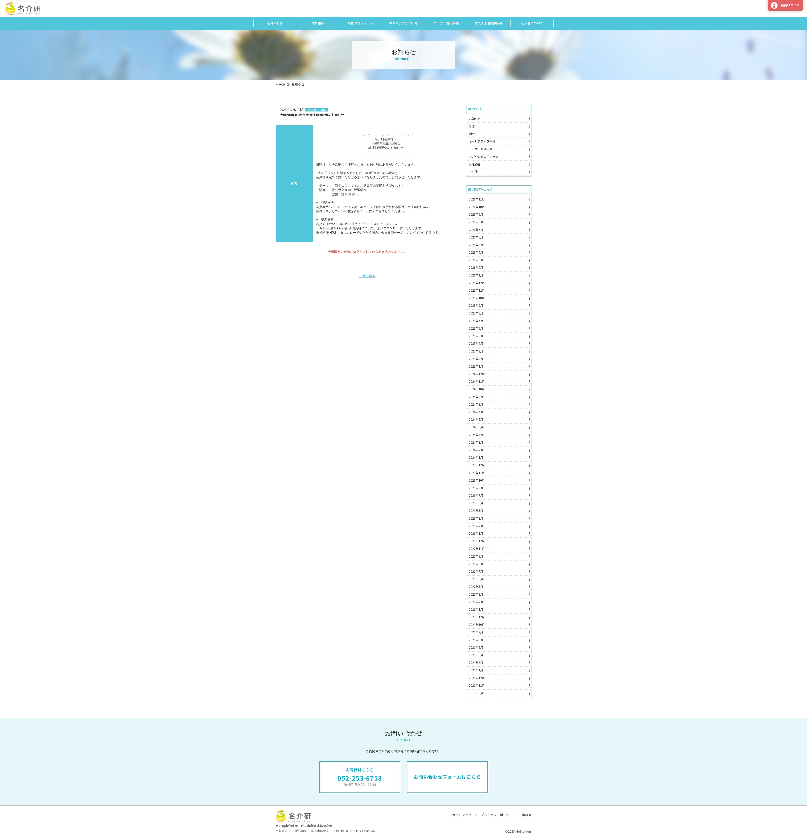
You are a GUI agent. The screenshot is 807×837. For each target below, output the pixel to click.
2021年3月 (476, 662)
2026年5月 (476, 245)
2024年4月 (476, 435)
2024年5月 (476, 427)
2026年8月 (476, 222)
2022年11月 (477, 548)
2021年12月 (477, 617)
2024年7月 (476, 412)
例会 (472, 134)
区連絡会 (475, 164)
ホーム (281, 84)
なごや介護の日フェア (483, 157)
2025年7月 (476, 321)
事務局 (526, 815)
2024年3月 (476, 442)
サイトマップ (461, 815)
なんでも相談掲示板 (489, 23)
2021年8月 (476, 640)
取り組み (317, 23)
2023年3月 (476, 518)
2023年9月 (476, 488)
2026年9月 (476, 214)
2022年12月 (477, 541)
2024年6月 (476, 419)
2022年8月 (476, 564)
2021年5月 (476, 655)
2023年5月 (476, 510)
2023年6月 (476, 503)
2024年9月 (476, 397)
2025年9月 (476, 305)
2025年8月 (476, 313)
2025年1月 (476, 366)
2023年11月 (477, 473)
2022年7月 (476, 571)
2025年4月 (476, 343)
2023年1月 (476, 533)
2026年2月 (476, 267)
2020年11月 (477, 685)
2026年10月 (477, 207)
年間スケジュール (360, 23)
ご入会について (532, 23)
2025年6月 (476, 328)
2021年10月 (477, 624)
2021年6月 (476, 647)
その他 (473, 172)
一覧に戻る (367, 276)
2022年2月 (476, 602)
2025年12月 (477, 283)
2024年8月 (476, 404)
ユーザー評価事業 (446, 23)
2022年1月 (476, 609)
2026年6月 (476, 237)
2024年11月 (477, 381)
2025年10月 (477, 298)
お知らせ (475, 119)
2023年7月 (476, 495)
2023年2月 (476, 526)
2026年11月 (477, 199)
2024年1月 (476, 457)
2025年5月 (476, 336)
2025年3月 (476, 351)
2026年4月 (476, 252)
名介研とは (275, 23)
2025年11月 (477, 290)
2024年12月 (477, 374)
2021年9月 (476, 632)
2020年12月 (477, 678)
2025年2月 (476, 359)
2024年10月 (477, 389)
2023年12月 (477, 465)
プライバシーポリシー (496, 815)
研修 (472, 126)
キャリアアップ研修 (403, 23)
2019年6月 (476, 693)
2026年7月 (476, 230)
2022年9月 (476, 556)
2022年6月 (476, 579)
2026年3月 (476, 260)
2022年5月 (476, 586)
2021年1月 (476, 670)
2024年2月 (476, 450)
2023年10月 (477, 480)
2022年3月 (476, 594)
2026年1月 (476, 275)
